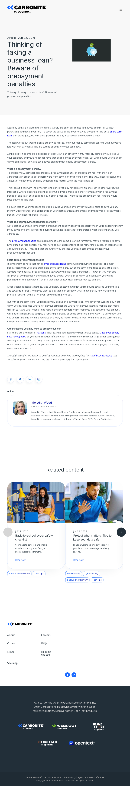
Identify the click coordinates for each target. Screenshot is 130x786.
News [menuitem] (10, 652)
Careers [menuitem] (46, 635)
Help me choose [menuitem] (46, 653)
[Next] (121, 532)
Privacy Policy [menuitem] (54, 777)
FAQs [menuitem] (44, 643)
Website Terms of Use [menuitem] (35, 777)
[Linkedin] (74, 674)
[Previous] (8, 532)
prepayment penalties (24, 240)
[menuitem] (67, 674)
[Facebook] (67, 674)
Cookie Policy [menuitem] (69, 777)
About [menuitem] (11, 635)
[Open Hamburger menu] (121, 10)
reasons (41, 332)
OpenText (79, 711)
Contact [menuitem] (11, 643)
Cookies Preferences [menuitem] (95, 777)
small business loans (55, 263)
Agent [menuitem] (80, 777)
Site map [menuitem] (12, 663)
